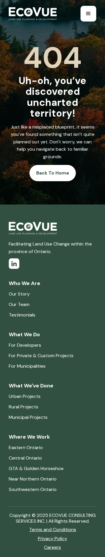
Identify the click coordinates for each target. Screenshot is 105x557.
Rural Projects (23, 407)
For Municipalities (27, 366)
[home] (33, 13)
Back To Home (52, 173)
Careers (52, 547)
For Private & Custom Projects (41, 356)
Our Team (19, 304)
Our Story (19, 294)
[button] (88, 14)
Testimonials (22, 315)
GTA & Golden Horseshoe (36, 468)
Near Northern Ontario (33, 479)
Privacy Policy (52, 538)
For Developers (25, 345)
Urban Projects (25, 396)
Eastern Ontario (26, 447)
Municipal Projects (28, 417)
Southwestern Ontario (33, 489)
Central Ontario (25, 458)
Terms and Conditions (52, 529)
